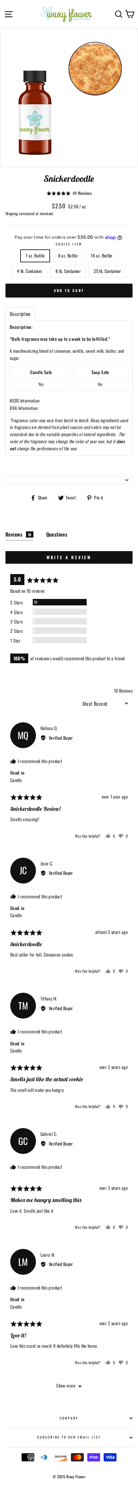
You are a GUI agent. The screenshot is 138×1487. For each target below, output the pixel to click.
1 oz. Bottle (35, 255)
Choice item (69, 244)
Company (69, 1418)
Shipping (11, 213)
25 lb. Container (107, 271)
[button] (69, 193)
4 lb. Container (29, 271)
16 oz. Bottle (101, 255)
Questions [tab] (57, 534)
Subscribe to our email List (69, 1437)
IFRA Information (24, 408)
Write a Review (69, 557)
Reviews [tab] (18, 534)
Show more (65, 1385)
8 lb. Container (68, 271)
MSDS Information (24, 400)
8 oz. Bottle (68, 255)
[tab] (20, 313)
